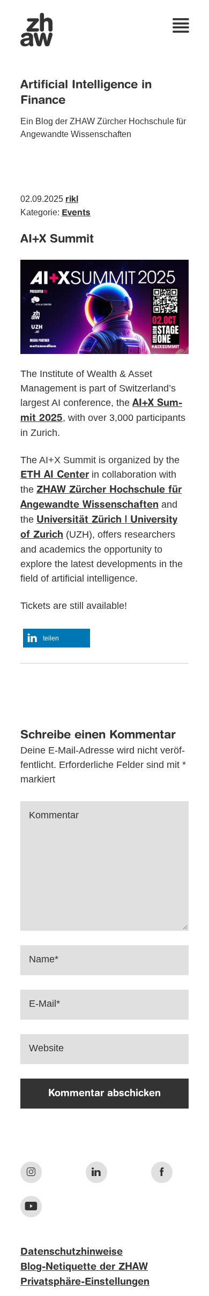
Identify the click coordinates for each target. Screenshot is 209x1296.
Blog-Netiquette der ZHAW (84, 1267)
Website (46, 1048)
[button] (56, 638)
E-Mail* (44, 1003)
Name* (43, 959)
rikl (71, 199)
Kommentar (54, 815)
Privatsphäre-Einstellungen (85, 1282)
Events (76, 213)
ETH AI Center (54, 475)
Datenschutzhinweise (71, 1252)
